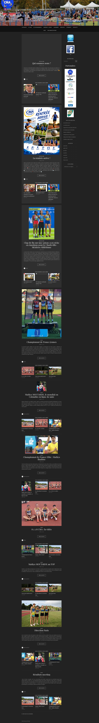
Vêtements (69, 27)
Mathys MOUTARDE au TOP (41, 564)
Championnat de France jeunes (42, 342)
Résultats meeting (41, 674)
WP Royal (28, 721)
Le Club (30, 27)
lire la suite (41, 75)
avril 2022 (65, 155)
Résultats (62, 27)
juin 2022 (65, 150)
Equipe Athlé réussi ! (39, 554)
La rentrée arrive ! (41, 158)
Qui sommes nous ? (41, 63)
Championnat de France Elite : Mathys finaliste (41, 458)
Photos (74, 27)
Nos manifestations (52, 30)
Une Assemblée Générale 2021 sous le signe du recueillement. (29, 194)
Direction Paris (52, 376)
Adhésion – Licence (48, 27)
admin (27, 79)
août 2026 (65, 145)
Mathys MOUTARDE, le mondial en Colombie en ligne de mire (41, 395)
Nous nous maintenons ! (40, 376)
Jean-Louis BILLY (26, 413)
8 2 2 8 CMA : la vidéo (26, 376)
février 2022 (65, 160)
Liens (44, 30)
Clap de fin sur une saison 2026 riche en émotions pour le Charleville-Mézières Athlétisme (53, 96)
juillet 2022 (65, 148)
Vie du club (41, 61)
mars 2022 (65, 157)
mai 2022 (65, 152)
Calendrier (56, 27)
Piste (41, 340)
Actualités (24, 27)
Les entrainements (37, 27)
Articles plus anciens (27, 713)
